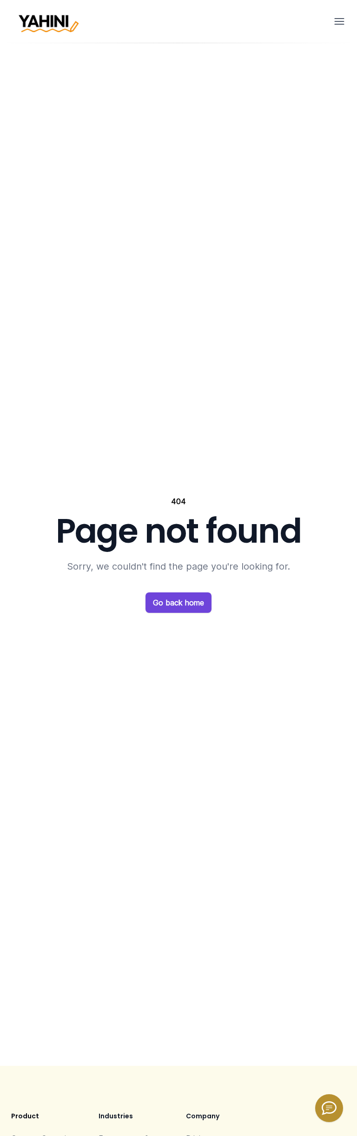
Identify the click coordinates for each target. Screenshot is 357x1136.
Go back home (178, 602)
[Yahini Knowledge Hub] (329, 1108)
